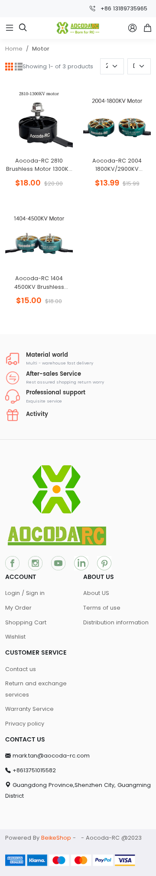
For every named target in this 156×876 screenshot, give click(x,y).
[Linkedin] (81, 562)
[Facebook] (12, 562)
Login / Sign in (25, 593)
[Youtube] (58, 562)
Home (14, 48)
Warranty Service (29, 709)
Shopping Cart (25, 622)
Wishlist (15, 636)
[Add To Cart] (59, 157)
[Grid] (9, 66)
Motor (40, 48)
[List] (19, 66)
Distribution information (116, 622)
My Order (18, 607)
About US (96, 593)
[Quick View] (18, 157)
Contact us (20, 669)
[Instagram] (35, 562)
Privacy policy (24, 723)
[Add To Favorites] (39, 157)
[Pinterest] (104, 562)
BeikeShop (56, 837)
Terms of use (101, 607)
